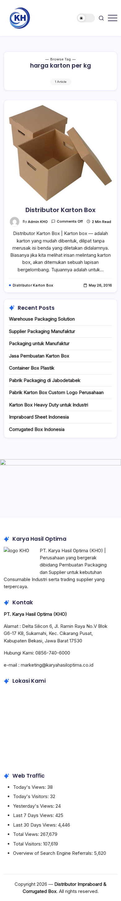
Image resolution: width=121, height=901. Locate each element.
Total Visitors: (28, 844)
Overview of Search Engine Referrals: (53, 853)
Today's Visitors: (31, 796)
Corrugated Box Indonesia (37, 429)
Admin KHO (38, 222)
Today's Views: (30, 787)
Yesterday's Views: (34, 806)
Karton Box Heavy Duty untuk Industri (48, 405)
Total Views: (26, 834)
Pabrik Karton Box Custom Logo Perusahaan (56, 392)
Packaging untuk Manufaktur (39, 343)
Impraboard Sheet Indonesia (39, 417)
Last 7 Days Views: (34, 815)
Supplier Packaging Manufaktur (42, 331)
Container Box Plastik (31, 368)
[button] (86, 18)
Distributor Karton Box (60, 210)
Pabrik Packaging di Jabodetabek (44, 380)
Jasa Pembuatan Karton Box (39, 356)
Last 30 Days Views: (35, 825)
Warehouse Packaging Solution (42, 319)
